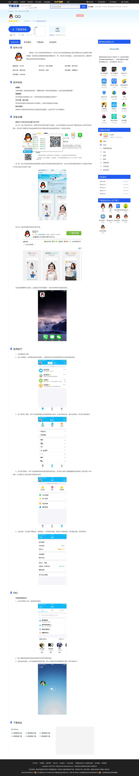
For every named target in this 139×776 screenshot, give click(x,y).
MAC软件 (30, 2)
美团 (104, 141)
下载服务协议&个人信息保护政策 (84, 763)
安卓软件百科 (22, 11)
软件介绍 (14, 42)
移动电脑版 (47, 2)
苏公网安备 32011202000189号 (46, 772)
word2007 (125, 6)
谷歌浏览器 (98, 6)
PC (14, 35)
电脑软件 (15, 2)
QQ (104, 152)
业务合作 (55, 763)
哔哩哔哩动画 (107, 148)
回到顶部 (104, 763)
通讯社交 (52, 35)
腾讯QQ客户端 (112, 6)
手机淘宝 (106, 166)
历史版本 (53, 42)
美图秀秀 (106, 163)
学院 (68, 2)
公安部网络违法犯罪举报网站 (109, 772)
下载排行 (114, 2)
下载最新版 (21, 29)
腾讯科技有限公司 (41, 21)
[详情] (121, 62)
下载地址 (40, 42)
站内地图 (97, 763)
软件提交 (62, 763)
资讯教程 (27, 42)
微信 (104, 159)
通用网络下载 (17, 733)
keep (104, 145)
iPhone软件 (38, 2)
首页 (9, 2)
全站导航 (126, 2)
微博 (104, 155)
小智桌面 (104, 6)
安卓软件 (22, 2)
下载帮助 (41, 763)
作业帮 (112, 135)
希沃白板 (119, 6)
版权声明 (48, 763)
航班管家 (106, 170)
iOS (23, 35)
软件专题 (90, 2)
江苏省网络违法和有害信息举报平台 (89, 772)
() (81, 15)
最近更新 (102, 2)
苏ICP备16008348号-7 (28, 772)
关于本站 (35, 763)
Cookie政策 (70, 763)
